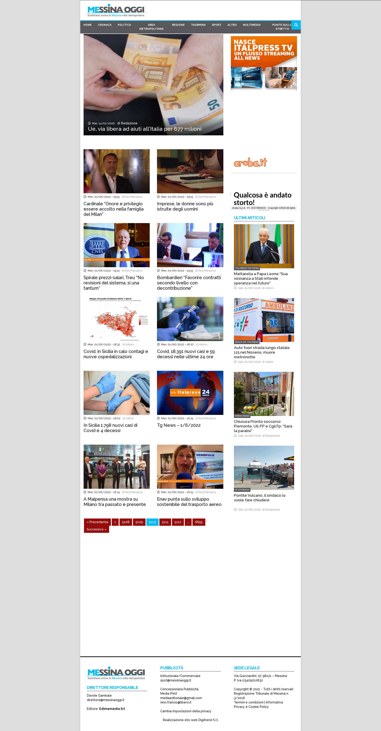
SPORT (216, 24)
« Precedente (97, 522)
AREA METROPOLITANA (151, 26)
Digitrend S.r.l (208, 720)
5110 (152, 522)
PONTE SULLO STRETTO (282, 26)
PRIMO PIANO (242, 416)
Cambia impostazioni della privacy (185, 711)
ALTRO (232, 24)
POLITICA (124, 24)
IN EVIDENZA (242, 490)
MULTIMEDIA (252, 24)
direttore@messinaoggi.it (105, 700)
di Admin (127, 344)
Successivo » (96, 529)
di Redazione (127, 123)
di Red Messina (131, 196)
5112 (178, 522)
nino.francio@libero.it (175, 702)
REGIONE (178, 24)
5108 (125, 522)
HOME (87, 24)
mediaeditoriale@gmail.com (181, 698)
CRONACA (105, 24)
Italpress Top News (247, 268)
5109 (139, 522)
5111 (165, 522)
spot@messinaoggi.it (175, 680)
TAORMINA (198, 24)
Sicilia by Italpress (246, 342)
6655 (199, 522)
